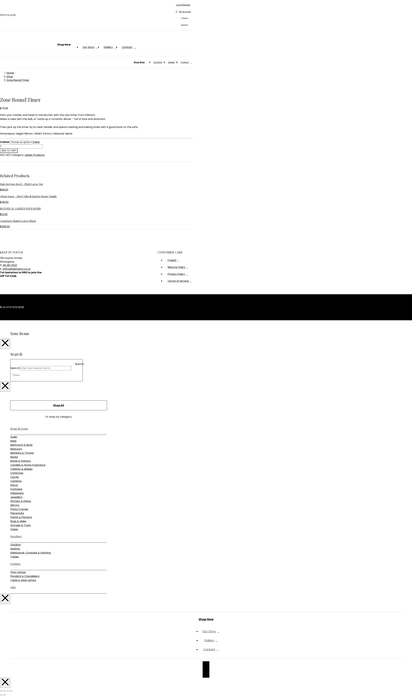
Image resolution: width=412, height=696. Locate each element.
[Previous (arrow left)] (1, 694)
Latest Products (35, 155)
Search (14, 368)
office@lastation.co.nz (17, 269)
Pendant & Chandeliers (24, 576)
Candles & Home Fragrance (27, 465)
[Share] (7, 690)
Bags (13, 441)
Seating (15, 549)
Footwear (16, 489)
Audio (13, 437)
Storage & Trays (20, 525)
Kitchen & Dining (20, 501)
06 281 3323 (10, 265)
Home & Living (19, 428)
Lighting (15, 564)
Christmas (16, 473)
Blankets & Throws (22, 453)
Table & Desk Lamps (23, 580)
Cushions (16, 481)
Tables (14, 557)
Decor (14, 485)
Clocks (14, 477)
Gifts (13, 587)
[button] (183, 18)
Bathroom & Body (21, 445)
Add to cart (8, 150)
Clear (36, 142)
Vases (14, 529)
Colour (4, 142)
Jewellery (16, 497)
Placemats (17, 513)
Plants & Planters (21, 517)
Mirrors (14, 505)
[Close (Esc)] (11, 690)
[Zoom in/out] (1, 690)
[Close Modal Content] (5, 344)
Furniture (16, 536)
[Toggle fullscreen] (4, 690)
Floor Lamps (18, 572)
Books (14, 457)
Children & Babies (21, 469)
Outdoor (15, 545)
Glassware (17, 493)
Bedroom (16, 449)
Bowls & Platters (20, 461)
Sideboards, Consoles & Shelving (30, 553)
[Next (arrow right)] (4, 694)
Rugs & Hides (18, 521)
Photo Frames (19, 509)
